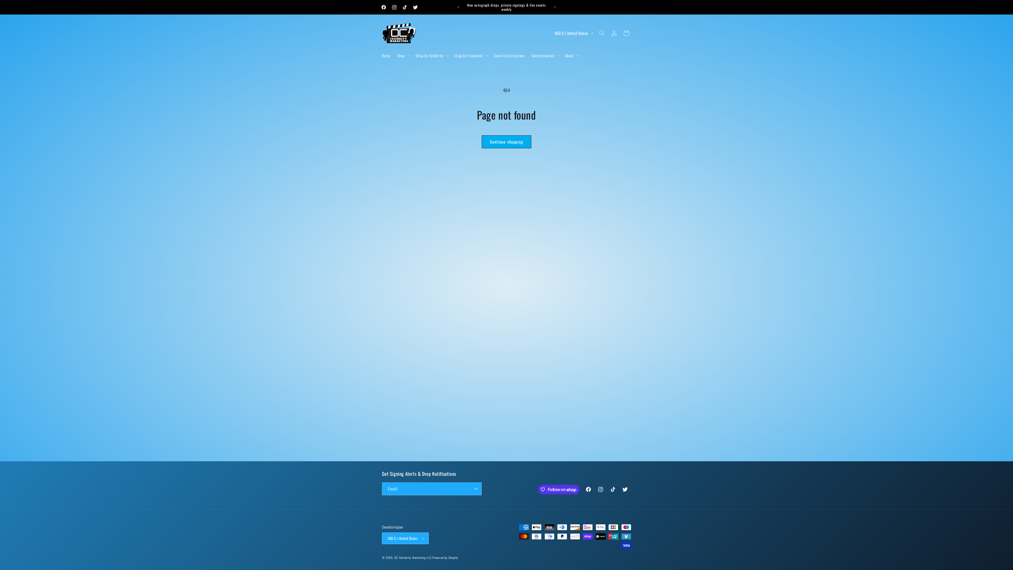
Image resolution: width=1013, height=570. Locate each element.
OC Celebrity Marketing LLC (412, 557)
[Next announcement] (555, 7)
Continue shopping (506, 142)
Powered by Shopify (445, 557)
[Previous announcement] (458, 7)
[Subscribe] (475, 488)
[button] (403, 55)
